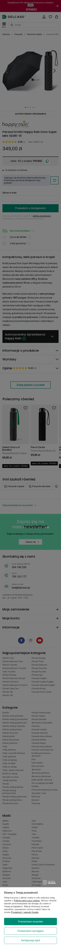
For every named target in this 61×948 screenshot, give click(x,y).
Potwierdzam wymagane (31, 931)
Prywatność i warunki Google (24, 912)
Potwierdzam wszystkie (30, 921)
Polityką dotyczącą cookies (27, 900)
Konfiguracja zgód (30, 940)
